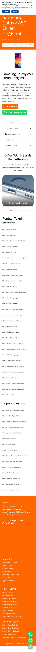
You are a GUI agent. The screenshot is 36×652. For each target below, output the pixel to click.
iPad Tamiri (6, 578)
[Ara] (31, 45)
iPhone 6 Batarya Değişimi (9, 394)
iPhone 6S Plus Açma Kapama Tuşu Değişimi (14, 258)
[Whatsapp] (30, 640)
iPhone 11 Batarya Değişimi (9, 377)
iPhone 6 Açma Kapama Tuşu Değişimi (12, 280)
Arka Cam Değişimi (9, 601)
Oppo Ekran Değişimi (9, 634)
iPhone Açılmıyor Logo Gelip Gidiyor (12, 433)
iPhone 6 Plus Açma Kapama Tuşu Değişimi (14, 292)
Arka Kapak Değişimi (9, 598)
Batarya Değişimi (8, 607)
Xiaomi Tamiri (7, 565)
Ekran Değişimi (7, 592)
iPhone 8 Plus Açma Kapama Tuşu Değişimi (14, 241)
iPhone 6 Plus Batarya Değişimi (11, 298)
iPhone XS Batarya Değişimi (10, 286)
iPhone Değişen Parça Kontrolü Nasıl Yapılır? (14, 455)
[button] (3, 211)
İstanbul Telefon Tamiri (8, 444)
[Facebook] (3, 523)
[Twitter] (6, 523)
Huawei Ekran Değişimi (10, 631)
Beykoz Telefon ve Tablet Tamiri (11, 478)
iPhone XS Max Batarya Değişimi (11, 360)
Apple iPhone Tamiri (9, 562)
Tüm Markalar (7, 584)
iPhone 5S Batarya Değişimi (9, 326)
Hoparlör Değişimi (9, 613)
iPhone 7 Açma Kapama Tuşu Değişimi (12, 343)
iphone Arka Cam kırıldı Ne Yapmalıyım (13, 427)
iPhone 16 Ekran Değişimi (9, 235)
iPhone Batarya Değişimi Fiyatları (11, 490)
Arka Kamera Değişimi (10, 604)
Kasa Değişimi (7, 595)
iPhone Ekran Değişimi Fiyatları (11, 484)
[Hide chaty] (30, 646)
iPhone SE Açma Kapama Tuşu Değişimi (13, 383)
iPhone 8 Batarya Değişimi (9, 252)
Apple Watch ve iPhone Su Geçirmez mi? (13, 410)
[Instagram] (9, 523)
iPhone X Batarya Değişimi (9, 229)
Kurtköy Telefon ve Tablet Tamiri (11, 473)
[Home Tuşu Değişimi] (18, 190)
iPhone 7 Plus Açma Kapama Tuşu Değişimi (14, 349)
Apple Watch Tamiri (9, 581)
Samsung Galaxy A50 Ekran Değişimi (14, 25)
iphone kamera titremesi (9, 438)
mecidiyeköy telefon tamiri (9, 450)
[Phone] (30, 634)
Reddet (15, 11)
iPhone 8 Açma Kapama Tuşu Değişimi (12, 309)
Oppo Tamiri (6, 571)
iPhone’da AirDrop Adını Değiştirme (12, 461)
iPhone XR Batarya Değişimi (10, 246)
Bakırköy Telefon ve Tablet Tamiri (11, 467)
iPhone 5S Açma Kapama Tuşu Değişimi (13, 366)
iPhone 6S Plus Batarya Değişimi (11, 263)
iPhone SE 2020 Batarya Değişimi (11, 355)
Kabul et (6, 11)
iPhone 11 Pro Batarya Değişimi (10, 337)
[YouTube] (12, 523)
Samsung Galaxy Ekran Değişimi (14, 637)
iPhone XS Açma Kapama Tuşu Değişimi (13, 389)
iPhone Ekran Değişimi (10, 625)
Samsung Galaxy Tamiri (10, 574)
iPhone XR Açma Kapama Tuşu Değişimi (13, 372)
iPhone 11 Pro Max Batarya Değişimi (12, 320)
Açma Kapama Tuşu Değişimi (12, 616)
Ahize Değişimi (7, 610)
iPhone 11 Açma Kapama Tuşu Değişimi (13, 315)
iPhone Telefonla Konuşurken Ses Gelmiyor (14, 421)
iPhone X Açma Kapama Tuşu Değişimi (12, 275)
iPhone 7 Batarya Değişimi (9, 269)
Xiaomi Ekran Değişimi (10, 628)
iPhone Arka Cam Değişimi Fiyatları (12, 415)
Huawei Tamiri (7, 568)
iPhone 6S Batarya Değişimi (10, 303)
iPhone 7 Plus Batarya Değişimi (10, 332)
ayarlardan (18, 8)
